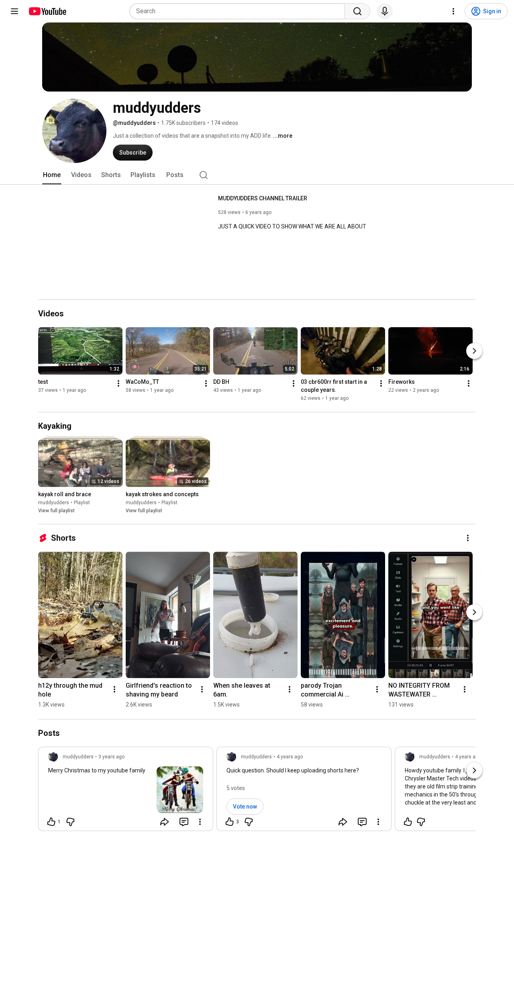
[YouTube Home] (47, 11)
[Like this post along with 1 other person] (51, 821)
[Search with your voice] (385, 11)
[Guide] (14, 11)
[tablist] (257, 175)
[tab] (51, 175)
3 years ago (111, 757)
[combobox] (239, 11)
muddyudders (53, 502)
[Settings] (453, 11)
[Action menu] (200, 822)
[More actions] (118, 384)
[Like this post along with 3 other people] (229, 821)
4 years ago (290, 757)
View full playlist (56, 510)
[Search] (357, 11)
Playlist (82, 502)
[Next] (474, 351)
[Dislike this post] (70, 821)
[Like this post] (408, 821)
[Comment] (184, 822)
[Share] (165, 822)
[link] (125, 791)
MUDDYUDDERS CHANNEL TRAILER (262, 198)
